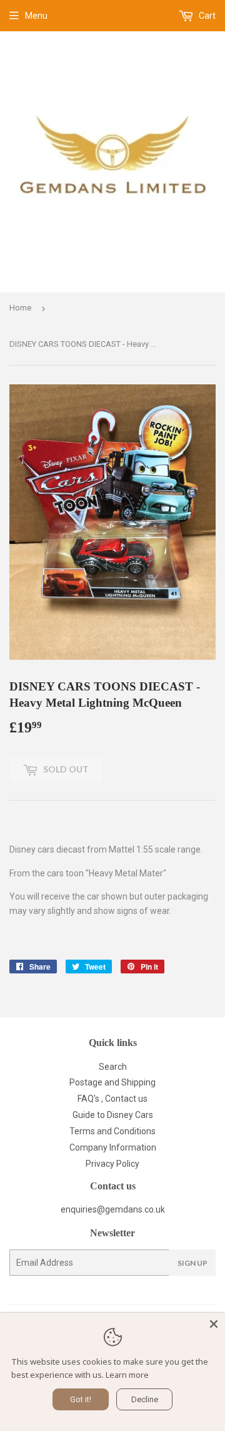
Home (20, 307)
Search (113, 1067)
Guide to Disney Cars (112, 1115)
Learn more (127, 1374)
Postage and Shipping (112, 1082)
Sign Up (193, 1263)
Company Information (112, 1147)
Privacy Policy (112, 1164)
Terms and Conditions (112, 1131)
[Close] (214, 1324)
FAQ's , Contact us (113, 1099)
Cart (206, 16)
